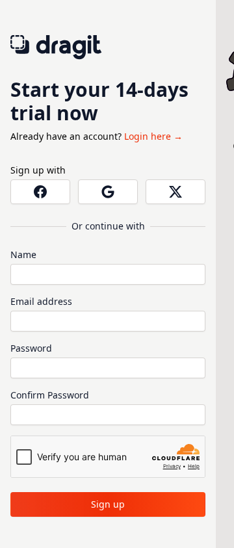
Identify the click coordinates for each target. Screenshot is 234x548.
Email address (41, 301)
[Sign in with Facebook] (40, 191)
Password (31, 348)
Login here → (153, 136)
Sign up (108, 504)
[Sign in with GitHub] (175, 191)
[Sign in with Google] (108, 191)
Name (23, 254)
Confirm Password (49, 395)
